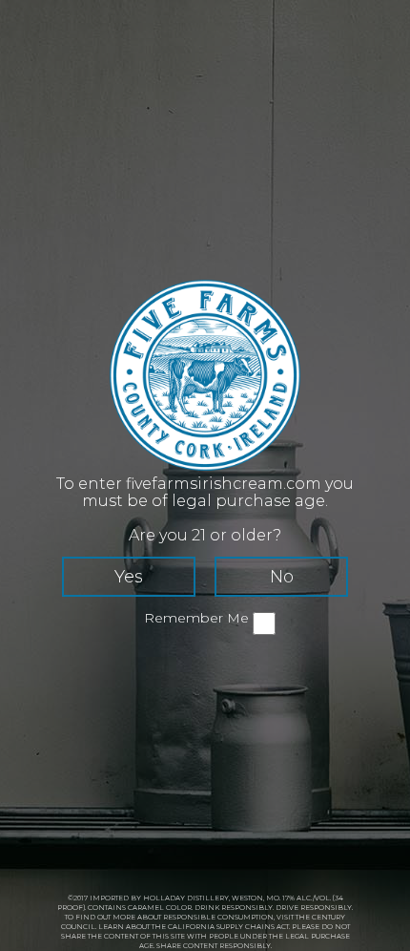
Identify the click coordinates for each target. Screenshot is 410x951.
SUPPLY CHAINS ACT (252, 926)
